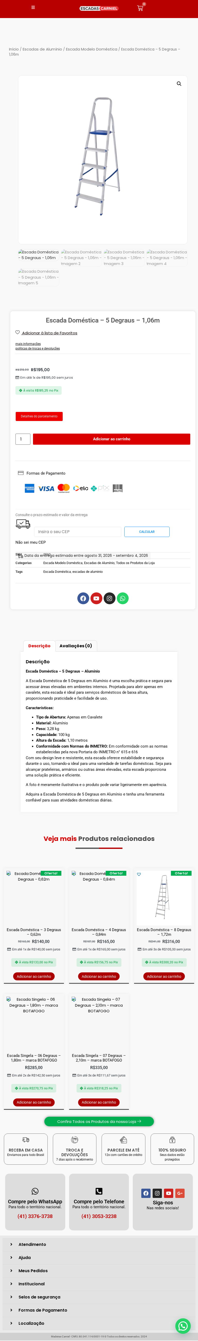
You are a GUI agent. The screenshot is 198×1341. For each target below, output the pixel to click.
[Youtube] (168, 1193)
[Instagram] (157, 1193)
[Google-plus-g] (180, 1193)
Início (14, 49)
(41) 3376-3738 (35, 1216)
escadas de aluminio (87, 572)
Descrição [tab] (39, 646)
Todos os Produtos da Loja (135, 563)
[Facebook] (146, 1193)
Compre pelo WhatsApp (35, 1201)
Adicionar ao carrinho (111, 439)
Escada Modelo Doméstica (91, 49)
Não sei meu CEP (30, 542)
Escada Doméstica (57, 572)
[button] (179, 83)
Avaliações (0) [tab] (76, 646)
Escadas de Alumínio (42, 49)
